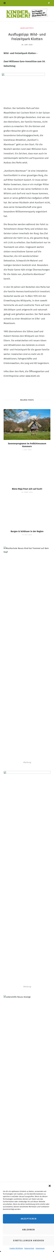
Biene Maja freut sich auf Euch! (27, 489)
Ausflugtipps (27, 28)
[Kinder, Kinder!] (27, 13)
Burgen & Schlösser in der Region (27, 531)
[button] (49, 1185)
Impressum (40, 1248)
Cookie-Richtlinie (16, 1248)
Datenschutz (29, 1248)
